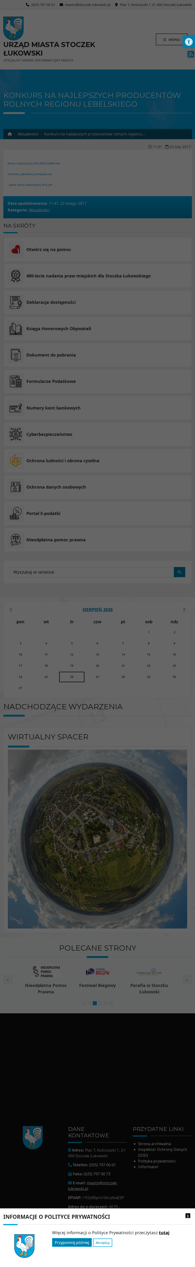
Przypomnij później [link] (72, 1242)
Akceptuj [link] (103, 1242)
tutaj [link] (164, 1232)
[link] (189, 42)
